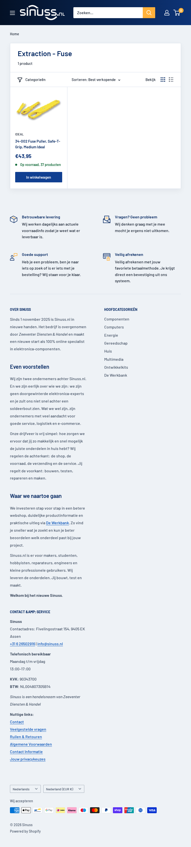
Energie (111, 335)
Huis (108, 351)
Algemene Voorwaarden (31, 744)
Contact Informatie (26, 751)
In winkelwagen (38, 177)
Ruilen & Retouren (26, 736)
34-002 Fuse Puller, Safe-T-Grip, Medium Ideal (37, 144)
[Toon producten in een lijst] (171, 79)
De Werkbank (57, 522)
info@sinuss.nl (50, 643)
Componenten (116, 319)
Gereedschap (116, 343)
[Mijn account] (166, 12)
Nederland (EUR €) (59, 789)
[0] (177, 13)
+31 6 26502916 (22, 643)
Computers (114, 326)
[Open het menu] (12, 13)
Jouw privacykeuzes (28, 759)
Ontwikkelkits (116, 367)
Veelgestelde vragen (28, 729)
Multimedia (113, 359)
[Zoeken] (149, 12)
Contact (17, 721)
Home (14, 34)
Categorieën (35, 79)
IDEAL (19, 134)
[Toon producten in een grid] (163, 79)
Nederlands (21, 789)
